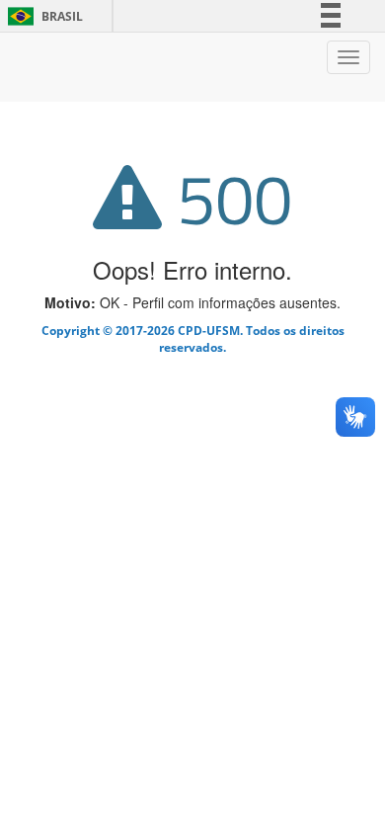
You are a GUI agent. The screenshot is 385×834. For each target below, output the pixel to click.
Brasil (41, 16)
